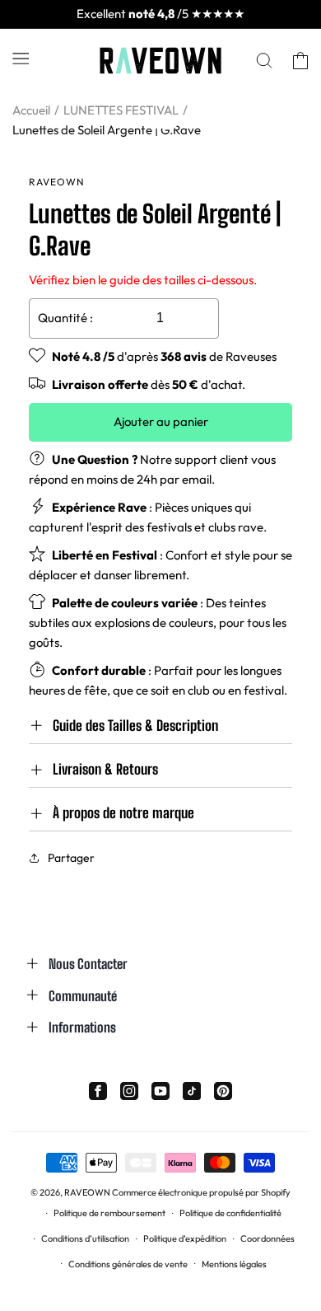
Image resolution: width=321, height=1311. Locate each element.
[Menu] (20, 58)
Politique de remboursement (109, 1213)
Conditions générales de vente (128, 1264)
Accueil (31, 110)
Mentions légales (234, 1264)
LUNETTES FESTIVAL (121, 110)
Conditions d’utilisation (85, 1238)
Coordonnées (267, 1238)
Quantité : (65, 317)
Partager (71, 857)
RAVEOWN (87, 1192)
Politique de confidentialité (230, 1213)
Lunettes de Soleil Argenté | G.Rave (106, 130)
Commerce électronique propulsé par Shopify (201, 1192)
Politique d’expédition (184, 1238)
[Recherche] (264, 61)
